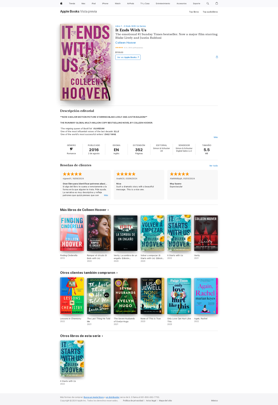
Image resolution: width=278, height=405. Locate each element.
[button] (207, 3)
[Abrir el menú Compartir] (217, 57)
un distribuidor (113, 397)
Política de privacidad (133, 401)
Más (216, 137)
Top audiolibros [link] (210, 12)
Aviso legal (151, 401)
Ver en (127, 57)
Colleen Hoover (125, 42)
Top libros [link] (194, 12)
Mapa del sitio (165, 401)
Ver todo (213, 165)
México (214, 401)
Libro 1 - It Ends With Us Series (130, 26)
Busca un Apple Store (94, 397)
